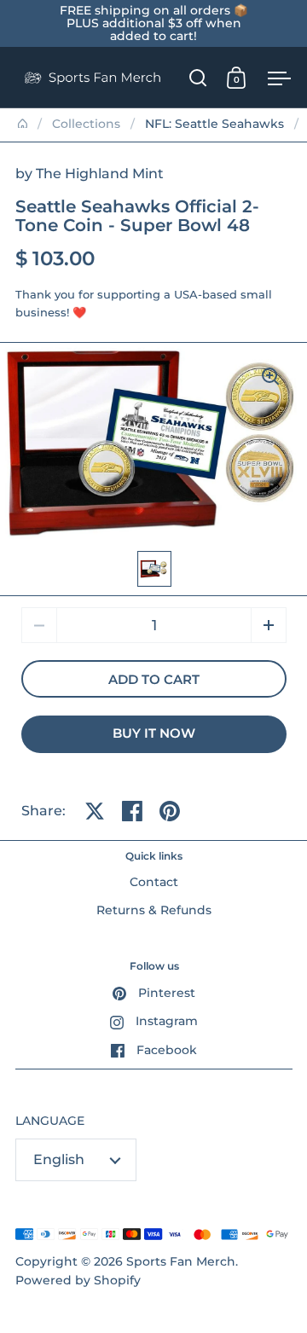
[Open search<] (198, 77)
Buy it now (154, 733)
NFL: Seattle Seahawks (214, 123)
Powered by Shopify (78, 1280)
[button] (269, 625)
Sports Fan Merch (180, 1261)
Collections (86, 123)
